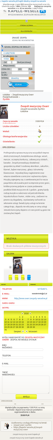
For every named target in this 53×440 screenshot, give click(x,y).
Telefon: (6, 355)
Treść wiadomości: (8, 373)
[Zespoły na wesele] (26, 31)
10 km (6, 59)
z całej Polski (9, 53)
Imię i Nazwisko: (7, 346)
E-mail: (5, 363)
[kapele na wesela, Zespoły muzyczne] (26, 25)
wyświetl (42, 289)
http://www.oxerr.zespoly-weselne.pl (30, 298)
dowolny (15, 78)
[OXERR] (17, 273)
